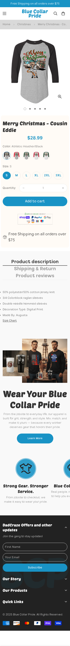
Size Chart (10, 321)
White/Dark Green (46, 156)
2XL (47, 175)
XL (36, 175)
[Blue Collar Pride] (35, 13)
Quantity (9, 188)
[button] (63, 13)
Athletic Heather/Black (7, 156)
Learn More (35, 438)
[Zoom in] (60, 97)
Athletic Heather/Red (17, 156)
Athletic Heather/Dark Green (26, 156)
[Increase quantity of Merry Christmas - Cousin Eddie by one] (63, 188)
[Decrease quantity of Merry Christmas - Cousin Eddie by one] (23, 188)
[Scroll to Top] (63, 627)
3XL (58, 175)
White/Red (36, 156)
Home (6, 24)
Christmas (24, 24)
